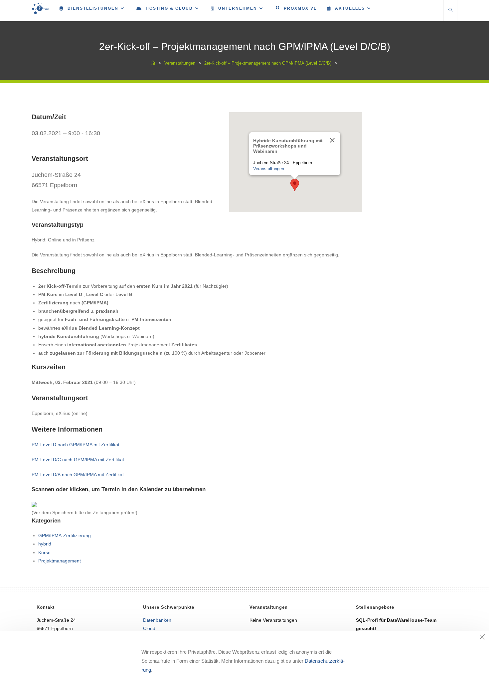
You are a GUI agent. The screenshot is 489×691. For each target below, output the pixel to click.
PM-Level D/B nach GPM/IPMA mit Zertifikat (78, 474)
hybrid (44, 543)
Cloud (149, 628)
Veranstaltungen (268, 168)
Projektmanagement (59, 560)
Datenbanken (157, 620)
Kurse (44, 552)
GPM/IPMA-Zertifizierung (64, 535)
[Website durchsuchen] (450, 10)
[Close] (332, 140)
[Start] (153, 63)
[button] (294, 185)
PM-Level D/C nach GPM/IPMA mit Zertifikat (78, 459)
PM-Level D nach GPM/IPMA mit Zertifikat (75, 444)
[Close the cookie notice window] (482, 638)
